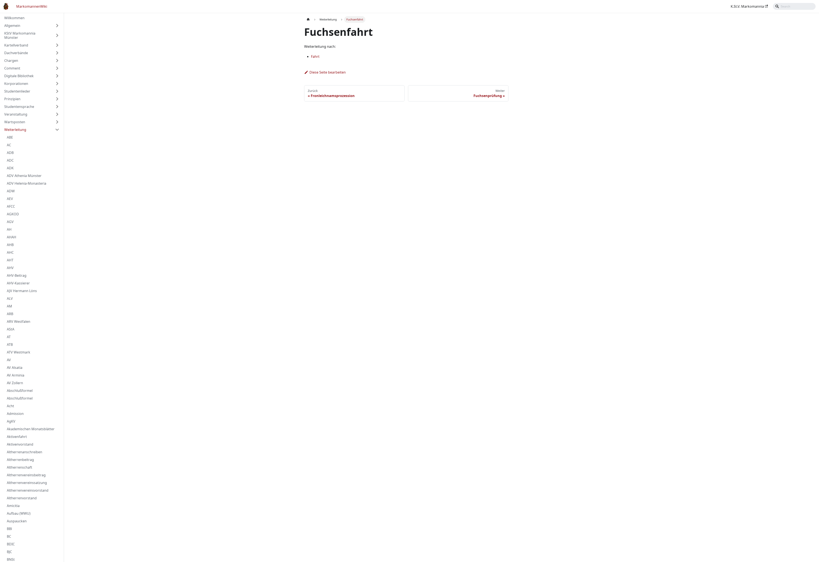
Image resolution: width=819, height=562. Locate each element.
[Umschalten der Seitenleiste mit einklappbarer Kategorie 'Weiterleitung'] (57, 129)
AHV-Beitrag (16, 275)
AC (9, 145)
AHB (10, 244)
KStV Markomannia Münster (19, 35)
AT (9, 337)
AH (9, 229)
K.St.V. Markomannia (747, 6)
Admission (15, 413)
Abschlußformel (20, 390)
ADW (11, 191)
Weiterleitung (15, 129)
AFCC (11, 206)
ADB (10, 152)
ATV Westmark (18, 352)
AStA (10, 329)
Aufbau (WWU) (18, 513)
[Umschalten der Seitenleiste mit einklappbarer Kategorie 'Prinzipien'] (57, 99)
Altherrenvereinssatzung (27, 482)
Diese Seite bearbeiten (327, 72)
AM (9, 306)
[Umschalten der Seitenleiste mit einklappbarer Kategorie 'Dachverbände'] (57, 52)
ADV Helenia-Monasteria (26, 183)
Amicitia (13, 505)
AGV (10, 221)
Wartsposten (14, 122)
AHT (10, 260)
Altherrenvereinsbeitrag (26, 475)
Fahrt (315, 56)
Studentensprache (19, 106)
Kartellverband (16, 45)
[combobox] (794, 6)
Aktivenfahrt (17, 436)
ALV (10, 298)
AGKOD (13, 214)
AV (9, 360)
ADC (10, 160)
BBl (9, 528)
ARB (10, 313)
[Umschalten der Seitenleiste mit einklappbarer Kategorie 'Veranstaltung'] (57, 114)
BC (9, 536)
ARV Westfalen (18, 321)
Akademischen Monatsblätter (31, 429)
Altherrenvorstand (22, 498)
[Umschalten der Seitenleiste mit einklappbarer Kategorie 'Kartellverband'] (57, 45)
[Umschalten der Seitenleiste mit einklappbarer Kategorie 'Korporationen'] (57, 83)
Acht (10, 406)
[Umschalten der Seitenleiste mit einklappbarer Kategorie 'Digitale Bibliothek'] (57, 75)
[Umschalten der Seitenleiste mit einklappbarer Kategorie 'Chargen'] (57, 60)
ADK (10, 168)
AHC (10, 252)
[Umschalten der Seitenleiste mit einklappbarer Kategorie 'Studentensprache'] (57, 106)
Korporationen (16, 83)
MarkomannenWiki (31, 6)
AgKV (11, 421)
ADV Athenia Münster (24, 175)
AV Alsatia (14, 367)
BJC (9, 551)
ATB (10, 344)
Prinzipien (12, 99)
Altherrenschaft (19, 467)
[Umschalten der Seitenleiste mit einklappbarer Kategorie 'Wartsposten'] (57, 122)
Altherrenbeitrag (20, 459)
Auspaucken (17, 521)
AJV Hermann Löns (22, 290)
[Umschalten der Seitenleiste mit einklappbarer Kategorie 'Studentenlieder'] (57, 91)
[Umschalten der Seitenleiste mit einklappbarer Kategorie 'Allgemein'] (57, 25)
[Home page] (308, 19)
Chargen (11, 60)
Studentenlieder (17, 91)
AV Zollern (15, 383)
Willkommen (14, 18)
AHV (10, 267)
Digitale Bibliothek (19, 76)
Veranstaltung (15, 114)
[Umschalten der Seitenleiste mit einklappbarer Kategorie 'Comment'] (57, 68)
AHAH (11, 237)
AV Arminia (15, 375)
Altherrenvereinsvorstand (27, 490)
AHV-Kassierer (18, 283)
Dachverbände (16, 53)
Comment (12, 68)
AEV (10, 198)
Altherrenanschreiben (24, 452)
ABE (10, 137)
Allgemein (12, 25)
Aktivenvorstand (20, 444)
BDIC (11, 544)
